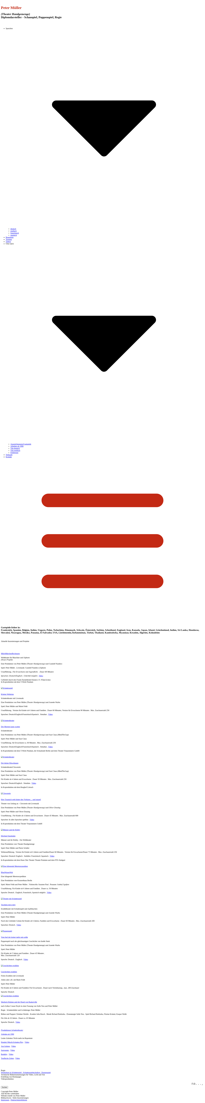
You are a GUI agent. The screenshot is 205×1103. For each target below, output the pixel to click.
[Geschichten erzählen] (10, 996)
